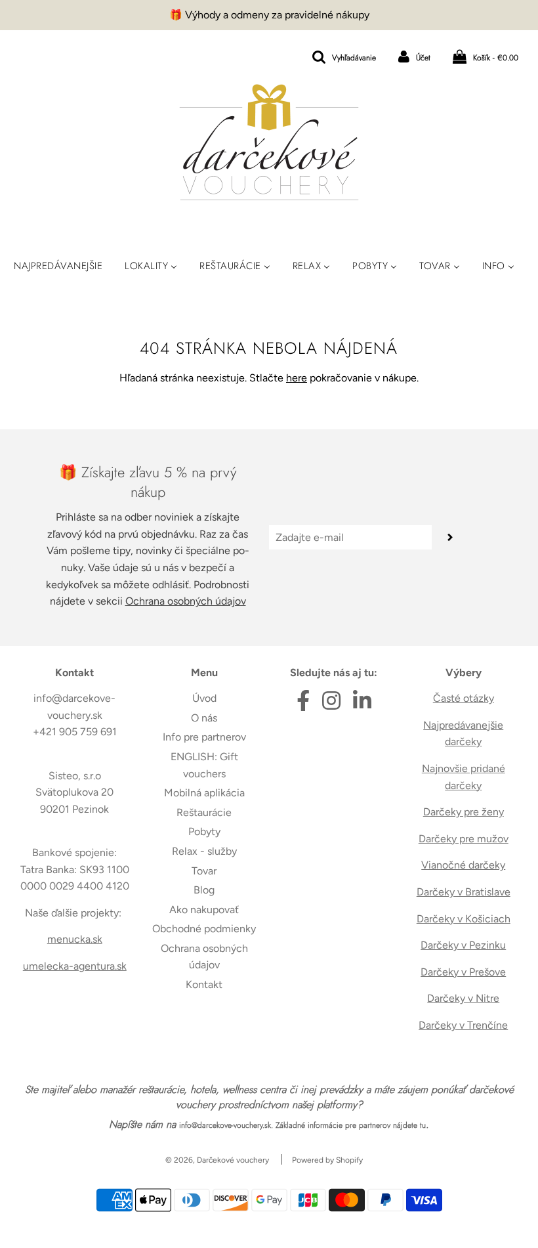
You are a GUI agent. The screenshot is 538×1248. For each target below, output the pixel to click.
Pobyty (204, 831)
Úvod (204, 698)
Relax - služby (204, 851)
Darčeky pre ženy (463, 812)
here (296, 378)
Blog (204, 890)
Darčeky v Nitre (463, 998)
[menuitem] (58, 266)
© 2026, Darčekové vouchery (217, 1160)
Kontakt (204, 984)
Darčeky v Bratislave (463, 892)
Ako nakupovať (204, 909)
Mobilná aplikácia (204, 792)
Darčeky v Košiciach (463, 919)
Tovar (204, 871)
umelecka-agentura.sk (75, 966)
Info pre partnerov (204, 737)
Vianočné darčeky (463, 865)
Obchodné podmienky (204, 928)
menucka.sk (74, 939)
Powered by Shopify (327, 1160)
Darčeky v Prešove (463, 972)
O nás (204, 718)
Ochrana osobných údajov (185, 601)
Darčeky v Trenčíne (463, 1025)
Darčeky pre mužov (463, 838)
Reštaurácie (204, 812)
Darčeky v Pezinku (463, 945)
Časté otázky (463, 698)
